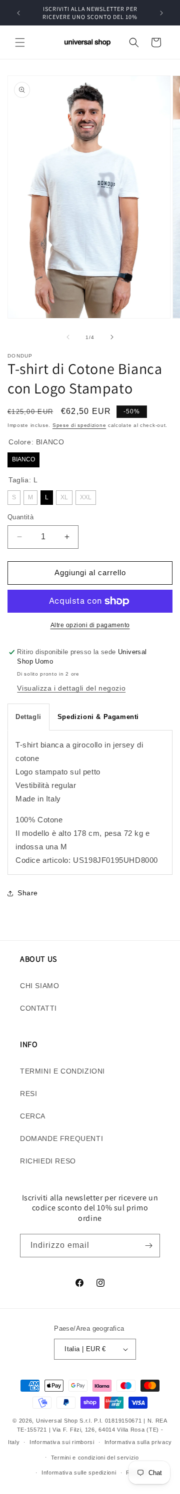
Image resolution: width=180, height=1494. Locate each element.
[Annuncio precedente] (19, 13)
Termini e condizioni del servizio (95, 1458)
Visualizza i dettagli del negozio (71, 688)
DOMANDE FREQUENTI (61, 1138)
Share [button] (28, 893)
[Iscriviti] (149, 1245)
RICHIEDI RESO (48, 1161)
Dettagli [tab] (29, 717)
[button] (20, 42)
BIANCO (23, 459)
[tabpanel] (90, 802)
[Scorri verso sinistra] (68, 337)
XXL (86, 497)
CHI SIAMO (39, 986)
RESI (28, 1094)
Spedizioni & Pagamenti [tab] (98, 717)
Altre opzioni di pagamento (90, 625)
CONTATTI (38, 1008)
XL (64, 497)
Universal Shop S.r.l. (64, 1421)
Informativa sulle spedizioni (79, 1473)
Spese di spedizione (79, 425)
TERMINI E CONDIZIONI (62, 1071)
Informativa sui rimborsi (62, 1442)
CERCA (33, 1116)
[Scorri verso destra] (112, 337)
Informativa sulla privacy (138, 1442)
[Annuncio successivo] (161, 13)
